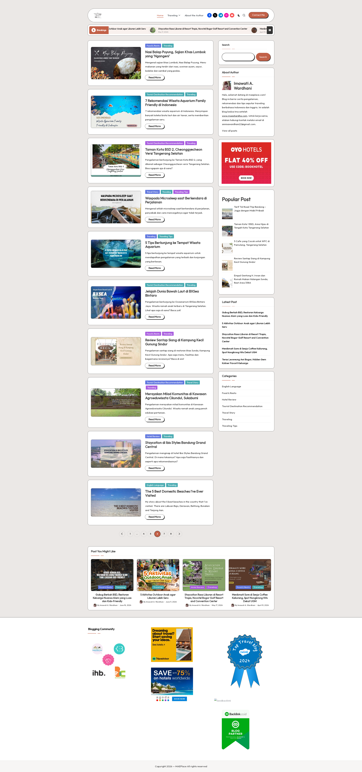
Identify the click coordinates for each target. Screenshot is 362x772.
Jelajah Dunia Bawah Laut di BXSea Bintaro (172, 293)
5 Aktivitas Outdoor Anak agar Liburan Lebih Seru (246, 325)
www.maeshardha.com (234, 115)
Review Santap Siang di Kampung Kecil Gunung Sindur (174, 342)
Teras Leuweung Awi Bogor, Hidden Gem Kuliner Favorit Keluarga (244, 361)
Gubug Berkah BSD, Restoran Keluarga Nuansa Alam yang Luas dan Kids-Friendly (245, 314)
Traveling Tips (181, 191)
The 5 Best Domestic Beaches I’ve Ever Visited (174, 493)
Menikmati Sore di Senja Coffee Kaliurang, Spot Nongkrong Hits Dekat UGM (250, 28)
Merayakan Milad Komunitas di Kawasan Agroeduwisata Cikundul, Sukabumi (175, 396)
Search (226, 44)
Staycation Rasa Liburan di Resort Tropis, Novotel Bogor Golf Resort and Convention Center (156, 28)
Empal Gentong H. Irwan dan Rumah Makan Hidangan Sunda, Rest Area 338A (251, 279)
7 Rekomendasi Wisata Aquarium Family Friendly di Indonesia (175, 102)
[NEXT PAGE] (179, 534)
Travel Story (152, 191)
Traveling (167, 45)
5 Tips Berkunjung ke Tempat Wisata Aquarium (172, 244)
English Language (155, 485)
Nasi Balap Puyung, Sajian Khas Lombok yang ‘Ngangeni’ (175, 54)
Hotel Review (153, 436)
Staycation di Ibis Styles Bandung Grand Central (175, 444)
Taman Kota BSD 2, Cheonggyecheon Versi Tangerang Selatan (173, 151)
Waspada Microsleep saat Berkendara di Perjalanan (176, 200)
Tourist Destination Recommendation (165, 94)
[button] (258, 15)
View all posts (229, 130)
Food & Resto (153, 45)
